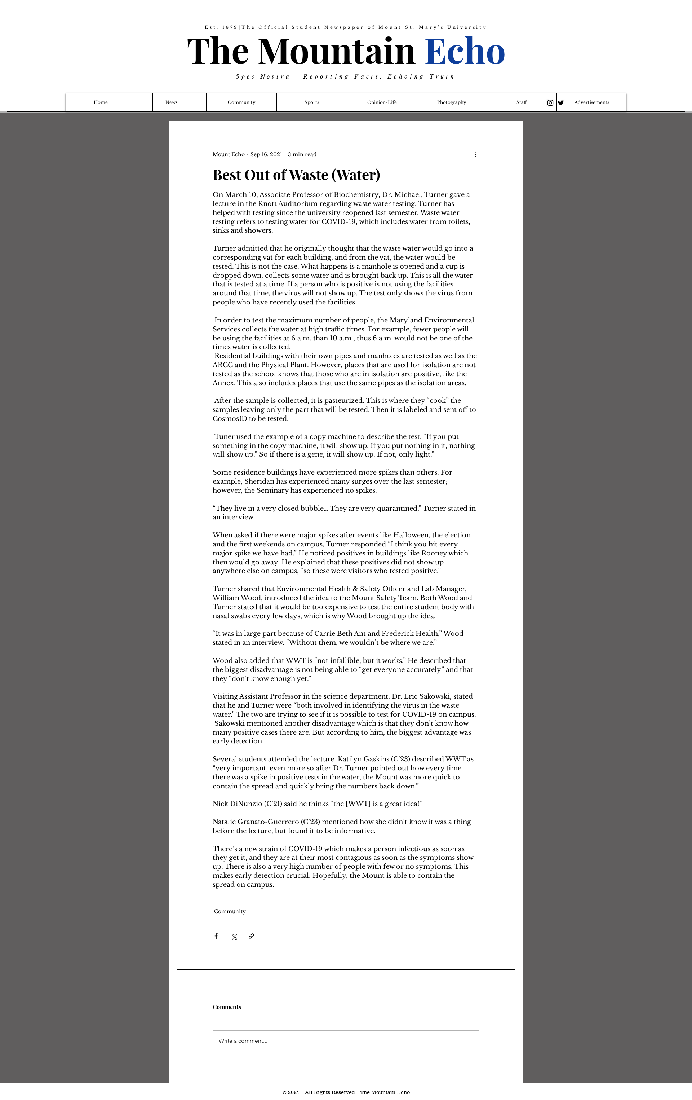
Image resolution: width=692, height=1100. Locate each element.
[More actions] (475, 154)
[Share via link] (251, 936)
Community (230, 911)
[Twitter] (561, 103)
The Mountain (346, 49)
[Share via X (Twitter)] (233, 936)
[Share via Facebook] (216, 936)
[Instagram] (550, 103)
